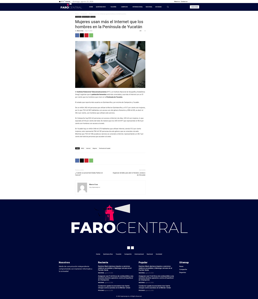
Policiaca (101, 290)
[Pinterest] (86, 35)
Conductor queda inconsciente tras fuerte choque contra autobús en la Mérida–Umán (114, 287)
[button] (168, 7)
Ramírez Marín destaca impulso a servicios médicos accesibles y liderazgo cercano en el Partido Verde (114, 268)
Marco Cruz (80, 30)
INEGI (82, 148)
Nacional (101, 273)
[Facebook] (190, 1)
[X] (195, 1)
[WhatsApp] (91, 35)
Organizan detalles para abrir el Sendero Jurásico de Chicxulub (129, 174)
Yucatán (93, 16)
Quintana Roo (86, 16)
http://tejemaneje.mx (94, 187)
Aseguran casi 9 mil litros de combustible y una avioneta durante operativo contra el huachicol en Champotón (115, 278)
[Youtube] (198, 1)
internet (88, 148)
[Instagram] (193, 1)
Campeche (84, 14)
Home (77, 14)
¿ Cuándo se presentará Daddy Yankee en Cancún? (89, 174)
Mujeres (95, 148)
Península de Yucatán (104, 148)
